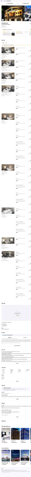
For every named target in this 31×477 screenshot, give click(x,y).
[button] (4, 0)
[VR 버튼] (3, 20)
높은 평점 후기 (9, 337)
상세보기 (17, 54)
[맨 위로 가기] (29, 475)
